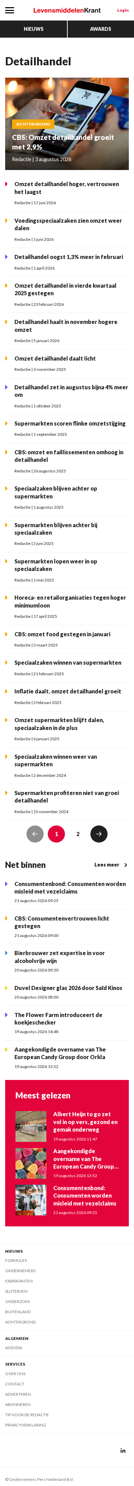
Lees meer (106, 865)
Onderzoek (17, 1301)
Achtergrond (20, 1322)
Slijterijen (16, 1291)
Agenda (13, 1347)
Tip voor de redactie (27, 1414)
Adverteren (18, 1394)
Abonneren (18, 1404)
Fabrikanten (19, 1280)
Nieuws (34, 29)
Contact (14, 1383)
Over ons (15, 1373)
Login (123, 10)
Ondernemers (20, 1270)
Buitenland (18, 1311)
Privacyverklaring (25, 1425)
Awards (100, 29)
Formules (16, 1260)
